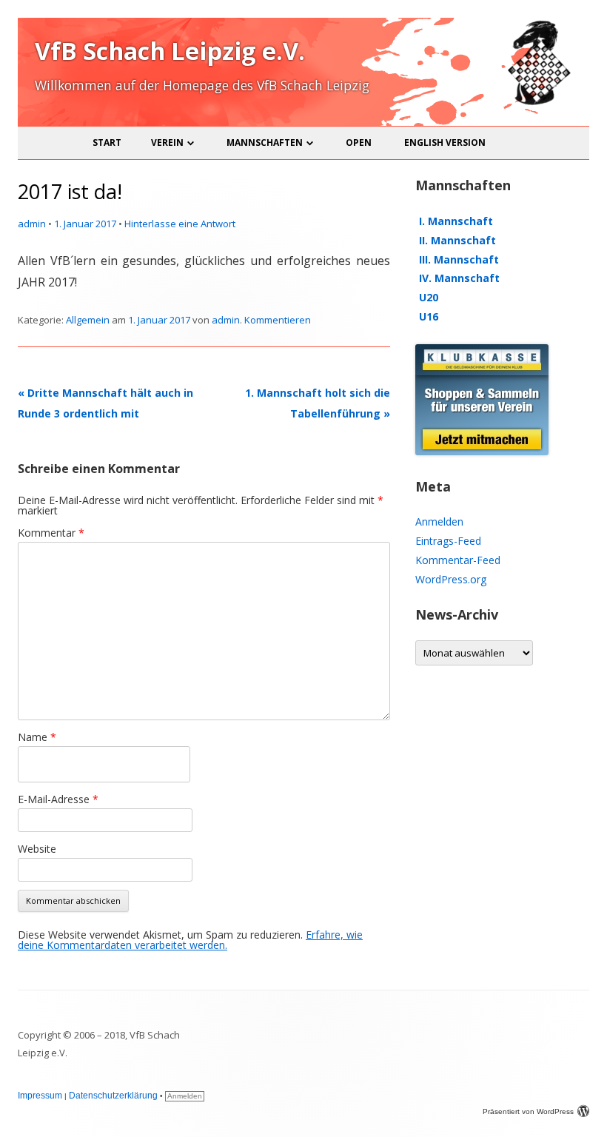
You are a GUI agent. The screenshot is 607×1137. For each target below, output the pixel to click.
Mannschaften (265, 142)
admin (32, 223)
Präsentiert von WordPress (528, 1111)
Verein (167, 142)
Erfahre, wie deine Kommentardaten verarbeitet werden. (190, 940)
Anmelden (439, 521)
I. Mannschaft (456, 221)
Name (37, 737)
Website (37, 849)
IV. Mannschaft (459, 278)
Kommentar (51, 533)
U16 (428, 316)
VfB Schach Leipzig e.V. (170, 50)
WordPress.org (450, 579)
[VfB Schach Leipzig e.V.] (537, 102)
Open (359, 142)
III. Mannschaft (459, 259)
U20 (428, 297)
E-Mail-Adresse (58, 799)
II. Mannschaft (457, 240)
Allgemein (88, 319)
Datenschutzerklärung (113, 1095)
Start (107, 142)
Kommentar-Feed (457, 560)
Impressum (40, 1095)
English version (445, 142)
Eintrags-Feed (448, 541)
